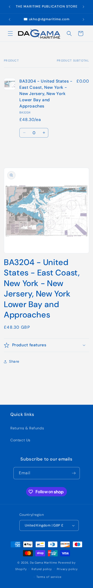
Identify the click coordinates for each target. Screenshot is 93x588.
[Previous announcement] (9, 6)
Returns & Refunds (27, 428)
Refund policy (42, 569)
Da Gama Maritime (43, 562)
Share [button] (14, 361)
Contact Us (20, 440)
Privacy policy (67, 569)
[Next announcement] (83, 6)
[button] (10, 33)
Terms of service (48, 577)
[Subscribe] (74, 473)
